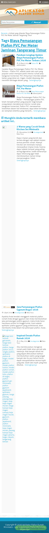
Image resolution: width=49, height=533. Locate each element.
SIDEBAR (43, 2)
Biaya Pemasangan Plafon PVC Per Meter (30, 87)
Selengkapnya (35, 80)
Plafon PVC (35, 63)
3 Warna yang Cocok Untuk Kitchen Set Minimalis (31, 128)
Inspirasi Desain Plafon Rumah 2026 (28, 337)
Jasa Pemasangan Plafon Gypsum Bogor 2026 (29, 308)
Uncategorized (38, 132)
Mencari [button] (36, 22)
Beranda (4, 33)
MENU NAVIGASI (8, 2)
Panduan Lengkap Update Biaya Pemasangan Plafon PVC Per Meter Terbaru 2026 (31, 58)
